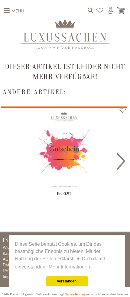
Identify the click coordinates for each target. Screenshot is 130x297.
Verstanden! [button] (67, 281)
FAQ (6, 270)
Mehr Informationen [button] (69, 266)
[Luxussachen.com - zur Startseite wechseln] (65, 34)
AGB (7, 259)
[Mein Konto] (110, 11)
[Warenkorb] (121, 11)
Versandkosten (75, 294)
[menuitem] (14, 11)
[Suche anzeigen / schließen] (90, 11)
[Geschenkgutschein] (64, 146)
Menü (17, 10)
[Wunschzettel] (100, 11)
